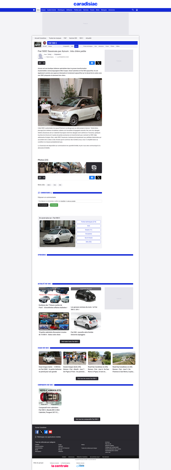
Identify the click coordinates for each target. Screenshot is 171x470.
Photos (112, 46)
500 (60, 185)
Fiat (55, 185)
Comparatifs (66, 46)
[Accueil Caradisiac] (34, 10)
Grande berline (38, 448)
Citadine (37, 444)
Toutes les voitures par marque (89, 448)
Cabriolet (60, 446)
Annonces (111, 10)
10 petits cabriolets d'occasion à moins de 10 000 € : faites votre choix (52, 333)
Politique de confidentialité (112, 447)
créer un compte (71, 201)
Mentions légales (109, 445)
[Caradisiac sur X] (42, 432)
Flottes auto (77, 10)
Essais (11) (88, 230)
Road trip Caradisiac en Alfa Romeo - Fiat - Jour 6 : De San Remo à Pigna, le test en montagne (98, 369)
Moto (97, 10)
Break (36, 449)
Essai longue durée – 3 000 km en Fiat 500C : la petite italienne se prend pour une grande (50, 369)
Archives (107, 442)
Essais (43, 10)
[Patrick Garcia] (40, 58)
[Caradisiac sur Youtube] (50, 432)
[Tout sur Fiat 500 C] (37, 46)
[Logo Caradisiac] (85, 7)
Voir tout (94, 170)
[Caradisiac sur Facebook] (37, 432)
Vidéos (118, 46)
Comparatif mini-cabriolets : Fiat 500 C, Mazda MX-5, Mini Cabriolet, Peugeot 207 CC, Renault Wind (49, 410)
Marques (104, 10)
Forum (92, 10)
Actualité (88, 38)
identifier (63, 201)
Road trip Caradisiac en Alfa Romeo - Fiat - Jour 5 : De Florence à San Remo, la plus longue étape (123, 369)
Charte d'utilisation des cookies (113, 449)
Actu (38, 10)
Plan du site (108, 444)
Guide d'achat (51, 10)
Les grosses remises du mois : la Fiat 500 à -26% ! (84, 308)
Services (85, 10)
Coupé (60, 444)
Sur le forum (89, 238)
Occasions (88, 234)
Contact (64, 457)
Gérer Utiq (107, 452)
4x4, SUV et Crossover (63, 448)
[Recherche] (133, 10)
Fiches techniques (88, 46)
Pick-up (60, 449)
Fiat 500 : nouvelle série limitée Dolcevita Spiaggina (82, 333)
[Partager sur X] (99, 62)
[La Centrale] (60, 467)
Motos (83, 444)
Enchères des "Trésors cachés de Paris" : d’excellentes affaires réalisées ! (53, 306)
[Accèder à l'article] (54, 295)
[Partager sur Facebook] (92, 62)
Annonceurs (71, 457)
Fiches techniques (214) (88, 222)
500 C (48, 185)
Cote (95, 46)
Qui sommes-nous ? (95, 457)
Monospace (38, 451)
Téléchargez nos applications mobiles (49, 437)
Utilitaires (69, 10)
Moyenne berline (39, 446)
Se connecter (43, 205)
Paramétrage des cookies (111, 450)
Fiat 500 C (52, 42)
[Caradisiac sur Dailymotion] (46, 432)
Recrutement (105, 457)
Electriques (61, 10)
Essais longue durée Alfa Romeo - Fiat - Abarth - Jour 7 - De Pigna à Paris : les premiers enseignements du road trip (74, 369)
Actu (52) (89, 242)
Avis (72, 46)
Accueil (45, 46)
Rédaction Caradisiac (82, 457)
